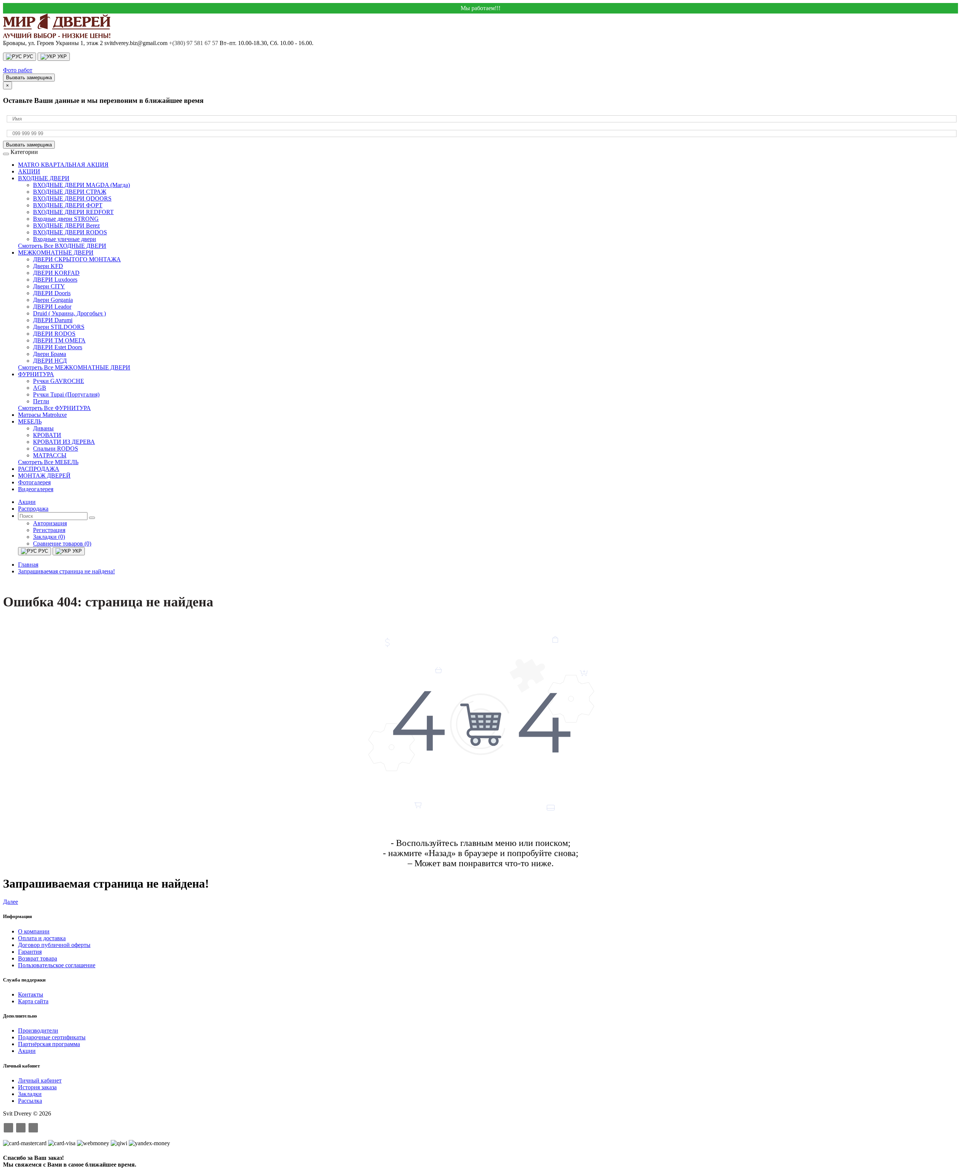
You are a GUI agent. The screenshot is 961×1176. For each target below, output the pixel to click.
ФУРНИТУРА (36, 374)
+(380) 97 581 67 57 (193, 43)
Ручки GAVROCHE (58, 381)
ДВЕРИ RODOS (54, 333)
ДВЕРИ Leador (52, 306)
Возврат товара (37, 958)
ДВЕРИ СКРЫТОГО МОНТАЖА (77, 259)
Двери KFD (48, 266)
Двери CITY (49, 286)
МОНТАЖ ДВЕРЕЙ (44, 475)
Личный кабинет (40, 1080)
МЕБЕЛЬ (30, 421)
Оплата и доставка (42, 938)
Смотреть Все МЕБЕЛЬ (48, 462)
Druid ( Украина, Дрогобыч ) (69, 313)
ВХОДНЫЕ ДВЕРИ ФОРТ (67, 205)
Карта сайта (33, 1001)
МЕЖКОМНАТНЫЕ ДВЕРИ (55, 252)
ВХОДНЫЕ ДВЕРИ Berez (66, 225)
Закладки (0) (49, 537)
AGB (39, 387)
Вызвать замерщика (29, 77)
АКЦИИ (29, 171)
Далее (10, 902)
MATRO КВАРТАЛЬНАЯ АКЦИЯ (63, 164)
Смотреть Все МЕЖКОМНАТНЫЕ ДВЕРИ (74, 367)
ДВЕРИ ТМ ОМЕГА (59, 340)
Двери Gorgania (53, 300)
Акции (27, 1051)
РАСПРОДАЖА (38, 469)
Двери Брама (49, 354)
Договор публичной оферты (54, 945)
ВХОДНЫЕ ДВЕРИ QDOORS (72, 198)
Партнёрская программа (49, 1044)
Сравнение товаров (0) (62, 543)
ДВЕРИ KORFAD (56, 273)
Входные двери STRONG (66, 219)
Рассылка (30, 1101)
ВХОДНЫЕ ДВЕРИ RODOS (70, 232)
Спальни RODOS (55, 448)
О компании (34, 931)
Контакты (30, 994)
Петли (41, 401)
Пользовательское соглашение (56, 965)
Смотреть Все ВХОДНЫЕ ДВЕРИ (62, 246)
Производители (38, 1030)
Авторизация (50, 523)
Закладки (30, 1094)
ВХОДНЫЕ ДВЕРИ (43, 178)
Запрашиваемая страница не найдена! (66, 571)
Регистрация (49, 530)
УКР (61, 56)
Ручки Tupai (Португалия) (66, 394)
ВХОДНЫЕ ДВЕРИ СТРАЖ (69, 191)
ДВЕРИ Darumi (52, 320)
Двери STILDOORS (58, 327)
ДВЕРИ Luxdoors (55, 279)
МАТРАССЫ (49, 455)
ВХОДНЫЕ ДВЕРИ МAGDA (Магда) (81, 185)
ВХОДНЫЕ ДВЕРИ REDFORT (73, 212)
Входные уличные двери (64, 239)
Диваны (43, 428)
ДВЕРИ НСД (50, 360)
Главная (28, 564)
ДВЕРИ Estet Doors (57, 347)
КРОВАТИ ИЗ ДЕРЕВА (64, 442)
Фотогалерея (34, 482)
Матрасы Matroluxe (42, 415)
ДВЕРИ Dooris (52, 293)
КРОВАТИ (47, 435)
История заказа (37, 1087)
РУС (27, 56)
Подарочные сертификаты (52, 1037)
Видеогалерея (35, 489)
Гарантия (30, 951)
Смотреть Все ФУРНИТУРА (54, 408)
